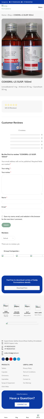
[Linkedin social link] (14, 359)
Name (4, 198)
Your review (6, 172)
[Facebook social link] (3, 359)
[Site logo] (9, 7)
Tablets (4, 368)
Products (5, 365)
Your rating (6, 168)
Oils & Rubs (5, 386)
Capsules (4, 372)
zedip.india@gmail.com (11, 353)
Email (4, 207)
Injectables (5, 379)
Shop (10, 15)
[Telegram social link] (18, 359)
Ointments (5, 375)
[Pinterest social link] (10, 359)
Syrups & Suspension (8, 383)
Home (4, 15)
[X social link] (7, 359)
